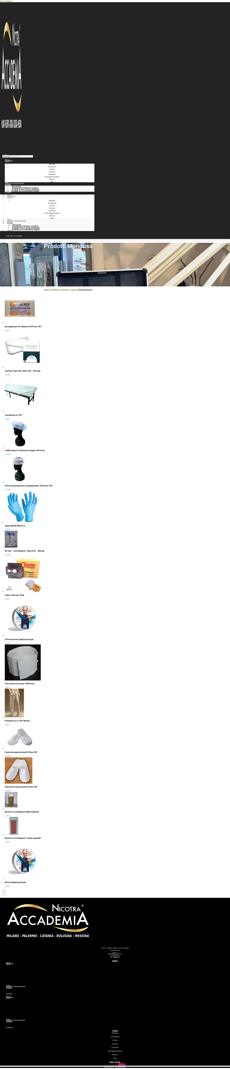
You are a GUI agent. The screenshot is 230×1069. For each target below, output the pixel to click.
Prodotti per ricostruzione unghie (25, 191)
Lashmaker (119, 977)
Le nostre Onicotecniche (16, 221)
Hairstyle (119, 975)
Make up (120, 982)
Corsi (7, 162)
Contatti (8, 192)
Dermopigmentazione (119, 980)
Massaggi (120, 967)
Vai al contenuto (6, 1)
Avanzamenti (120, 969)
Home (46, 290)
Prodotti (8, 185)
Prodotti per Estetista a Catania (63, 290)
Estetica (120, 972)
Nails (52, 182)
